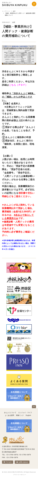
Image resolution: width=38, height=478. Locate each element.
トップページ (6, 11)
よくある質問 (9, 415)
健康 (14, 11)
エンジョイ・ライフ (25, 412)
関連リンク (20, 415)
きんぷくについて (10, 412)
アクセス (8, 462)
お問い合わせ (23, 462)
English (28, 415)
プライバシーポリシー (19, 474)
